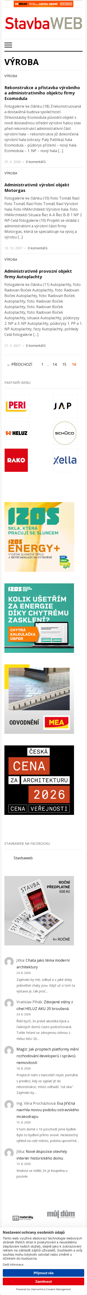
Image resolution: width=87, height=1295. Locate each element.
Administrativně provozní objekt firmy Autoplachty (38, 273)
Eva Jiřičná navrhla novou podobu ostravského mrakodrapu (47, 1110)
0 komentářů (36, 162)
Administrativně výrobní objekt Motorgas (36, 187)
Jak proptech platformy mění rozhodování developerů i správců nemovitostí (47, 1056)
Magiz (21, 1049)
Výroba (10, 76)
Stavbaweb (23, 857)
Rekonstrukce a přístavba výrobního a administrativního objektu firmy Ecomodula (42, 93)
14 (54, 364)
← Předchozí (19, 364)
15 (64, 364)
